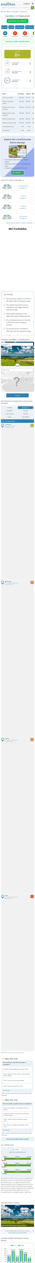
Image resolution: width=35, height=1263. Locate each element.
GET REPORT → (17, 173)
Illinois (9, 11)
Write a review (6, 1093)
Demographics (20, 27)
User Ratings (25, 417)
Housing (25, 410)
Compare (17, 395)
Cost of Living (9, 414)
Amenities (9, 410)
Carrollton (15, 11)
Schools (25, 414)
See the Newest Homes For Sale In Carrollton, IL (20, 223)
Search (3, 11)
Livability (25, 3)
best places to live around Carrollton (15, 1052)
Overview (4, 27)
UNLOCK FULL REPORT (18, 21)
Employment (25, 407)
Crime (9, 417)
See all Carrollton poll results (17, 1139)
